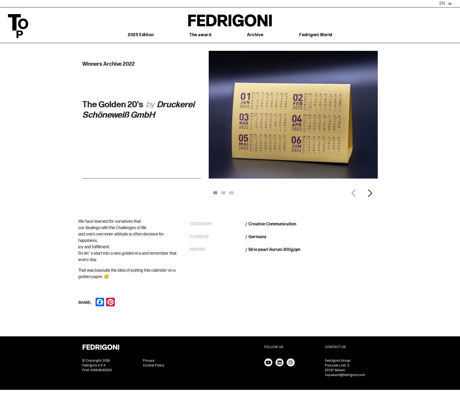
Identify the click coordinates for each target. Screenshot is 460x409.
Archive (255, 35)
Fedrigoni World (315, 35)
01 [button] (215, 191)
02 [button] (223, 191)
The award (200, 35)
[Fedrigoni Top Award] (230, 20)
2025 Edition (141, 35)
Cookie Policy (154, 365)
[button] (446, 3)
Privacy (149, 361)
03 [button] (231, 191)
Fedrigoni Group (338, 361)
